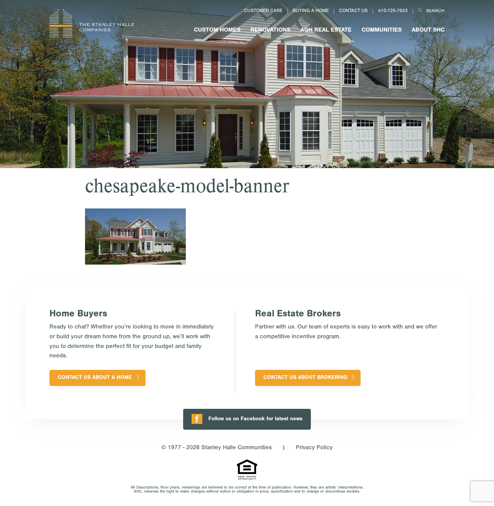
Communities (382, 31)
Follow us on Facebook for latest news (255, 419)
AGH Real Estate (326, 31)
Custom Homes (217, 31)
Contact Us (353, 11)
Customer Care (263, 11)
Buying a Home (311, 11)
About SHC (428, 31)
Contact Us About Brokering (305, 378)
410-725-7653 (393, 11)
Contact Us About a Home (95, 378)
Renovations (270, 31)
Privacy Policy (314, 448)
